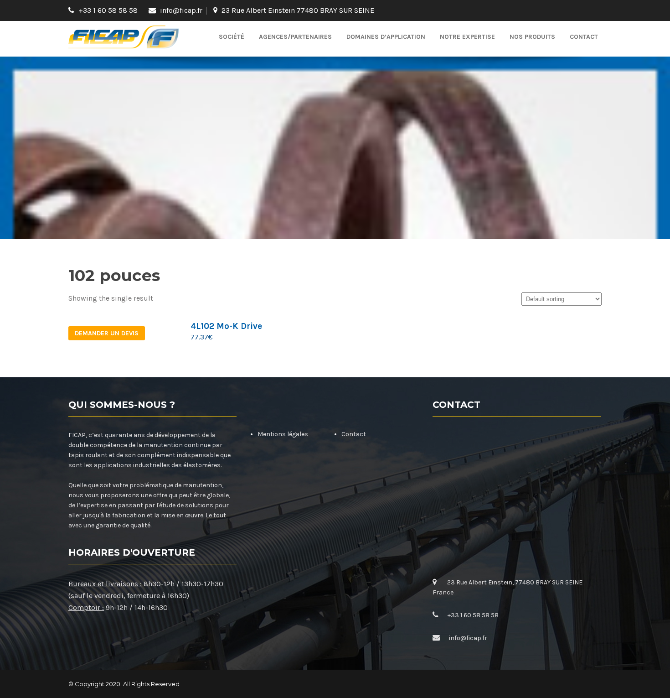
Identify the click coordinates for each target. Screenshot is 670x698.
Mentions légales (283, 434)
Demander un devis (107, 333)
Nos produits (532, 37)
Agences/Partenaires (295, 37)
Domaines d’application (385, 37)
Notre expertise (467, 37)
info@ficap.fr (181, 10)
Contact (584, 37)
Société (231, 37)
